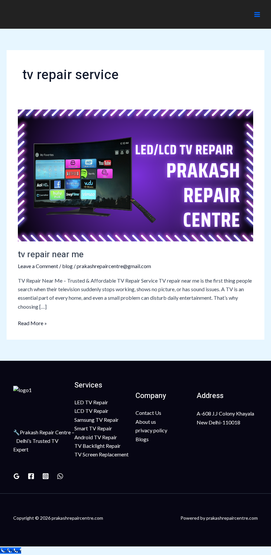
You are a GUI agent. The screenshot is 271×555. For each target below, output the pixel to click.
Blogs (142, 439)
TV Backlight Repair (97, 446)
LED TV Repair (91, 402)
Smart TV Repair (93, 428)
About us (146, 421)
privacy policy (151, 430)
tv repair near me (51, 254)
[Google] (16, 476)
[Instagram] (45, 476)
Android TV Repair (95, 437)
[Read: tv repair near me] (135, 174)
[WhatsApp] (60, 476)
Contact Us (148, 413)
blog (67, 266)
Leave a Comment (38, 266)
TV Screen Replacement (101, 454)
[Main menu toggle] (257, 14)
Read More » (32, 322)
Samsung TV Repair (96, 419)
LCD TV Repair (91, 411)
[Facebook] (31, 476)
